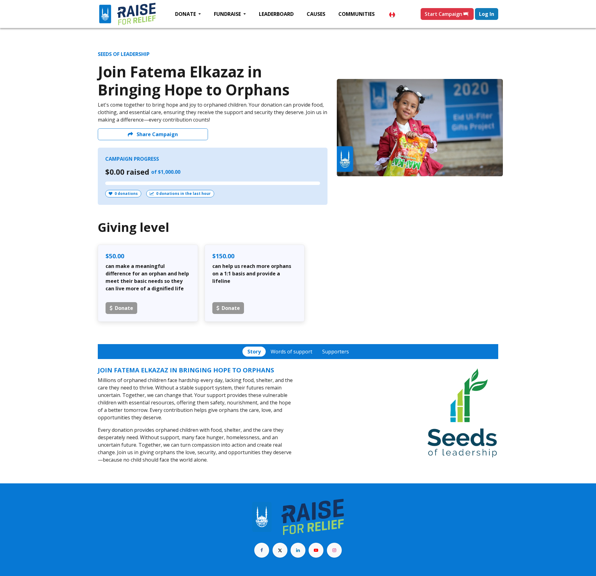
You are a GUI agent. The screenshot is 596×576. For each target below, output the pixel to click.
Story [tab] (254, 351)
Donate (124, 308)
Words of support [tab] (291, 351)
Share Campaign (156, 134)
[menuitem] (188, 14)
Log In (486, 14)
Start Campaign (444, 14)
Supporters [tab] (335, 351)
